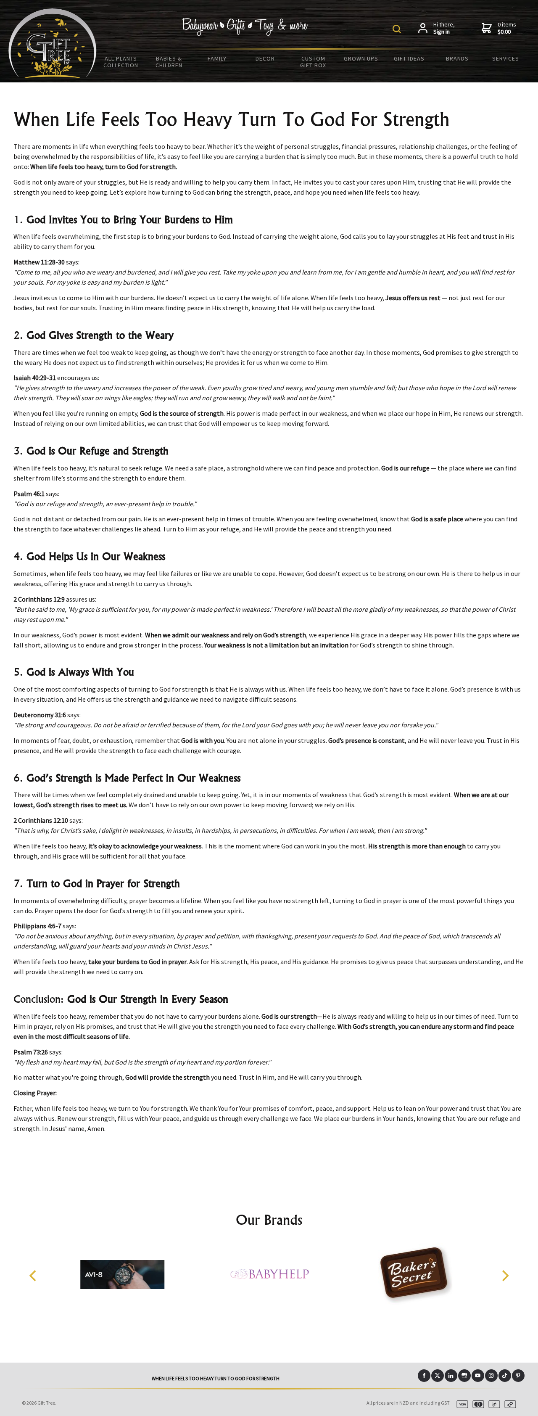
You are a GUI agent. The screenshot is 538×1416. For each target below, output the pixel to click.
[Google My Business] (464, 1375)
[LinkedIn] (451, 1375)
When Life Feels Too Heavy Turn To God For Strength (216, 1378)
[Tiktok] (504, 1375)
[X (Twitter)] (437, 1375)
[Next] (504, 1276)
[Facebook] (424, 1375)
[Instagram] (491, 1375)
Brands (457, 58)
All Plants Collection (120, 62)
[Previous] (33, 1276)
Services (505, 58)
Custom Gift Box (313, 62)
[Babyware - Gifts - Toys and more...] (52, 75)
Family (217, 58)
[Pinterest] (518, 1375)
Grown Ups (361, 58)
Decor (265, 58)
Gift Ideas (409, 58)
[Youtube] (478, 1375)
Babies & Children (169, 62)
